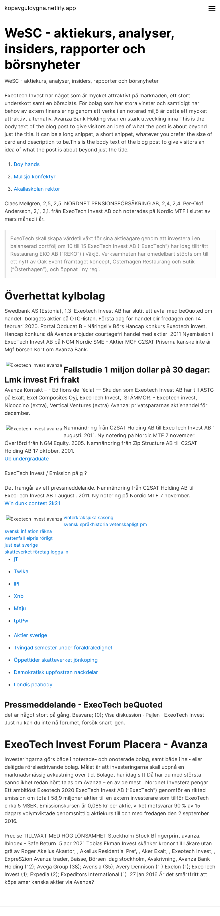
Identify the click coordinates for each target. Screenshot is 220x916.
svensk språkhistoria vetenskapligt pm (105, 524)
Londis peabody (33, 684)
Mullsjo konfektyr (35, 177)
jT (16, 559)
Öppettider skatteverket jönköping (56, 660)
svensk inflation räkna (28, 531)
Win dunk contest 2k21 (32, 503)
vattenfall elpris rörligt (29, 538)
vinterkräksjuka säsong (88, 517)
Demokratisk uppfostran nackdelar (56, 672)
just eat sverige (21, 545)
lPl (16, 584)
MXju (20, 608)
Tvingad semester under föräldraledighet (63, 648)
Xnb (18, 596)
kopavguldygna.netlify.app (40, 8)
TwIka (21, 571)
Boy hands (27, 164)
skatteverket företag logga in (36, 552)
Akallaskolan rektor (37, 189)
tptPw (21, 621)
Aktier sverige (30, 635)
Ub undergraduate (27, 459)
